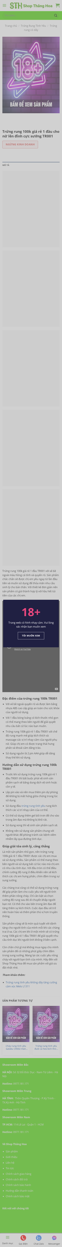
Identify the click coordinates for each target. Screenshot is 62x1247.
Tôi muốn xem (31, 635)
